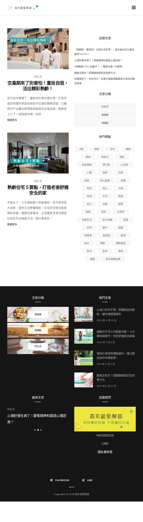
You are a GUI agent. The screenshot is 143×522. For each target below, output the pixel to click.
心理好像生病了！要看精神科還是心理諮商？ (98, 60)
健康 (128, 149)
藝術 (123, 235)
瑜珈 (89, 196)
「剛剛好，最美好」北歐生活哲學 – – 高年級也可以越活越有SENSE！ (104, 51)
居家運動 (87, 165)
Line (90, 480)
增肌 (122, 157)
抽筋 (105, 173)
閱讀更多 (12, 120)
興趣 (120, 228)
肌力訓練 (107, 220)
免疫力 (105, 157)
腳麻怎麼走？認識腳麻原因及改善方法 (94, 72)
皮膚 (105, 204)
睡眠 (88, 212)
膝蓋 (125, 220)
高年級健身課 (113, 259)
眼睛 (120, 204)
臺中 (105, 228)
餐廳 (92, 259)
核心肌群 (105, 181)
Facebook (62, 480)
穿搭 (103, 212)
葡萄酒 (106, 235)
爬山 (105, 188)
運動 (102, 243)
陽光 (89, 251)
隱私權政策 (105, 452)
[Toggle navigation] (133, 7)
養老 (120, 251)
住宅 (112, 149)
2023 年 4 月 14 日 (106, 320)
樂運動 (105, 123)
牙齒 (120, 188)
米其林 (121, 212)
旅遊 (86, 181)
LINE (105, 443)
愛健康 (105, 114)
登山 (89, 204)
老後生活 (87, 220)
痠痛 (120, 196)
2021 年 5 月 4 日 (106, 364)
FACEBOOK (105, 435)
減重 (123, 181)
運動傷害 (121, 243)
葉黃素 (88, 235)
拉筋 (120, 173)
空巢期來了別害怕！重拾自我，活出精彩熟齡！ (38, 85)
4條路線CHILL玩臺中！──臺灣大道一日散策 (98, 66)
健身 (88, 157)
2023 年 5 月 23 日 (106, 386)
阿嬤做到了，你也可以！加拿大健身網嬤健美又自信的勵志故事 (104, 81)
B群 (81, 149)
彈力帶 (106, 165)
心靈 (89, 173)
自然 (89, 228)
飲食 (105, 251)
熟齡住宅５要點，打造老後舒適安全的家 (38, 190)
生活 (105, 196)
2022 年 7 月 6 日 (106, 342)
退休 (86, 243)
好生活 (38, 77)
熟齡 (89, 188)
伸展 (96, 149)
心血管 (124, 165)
